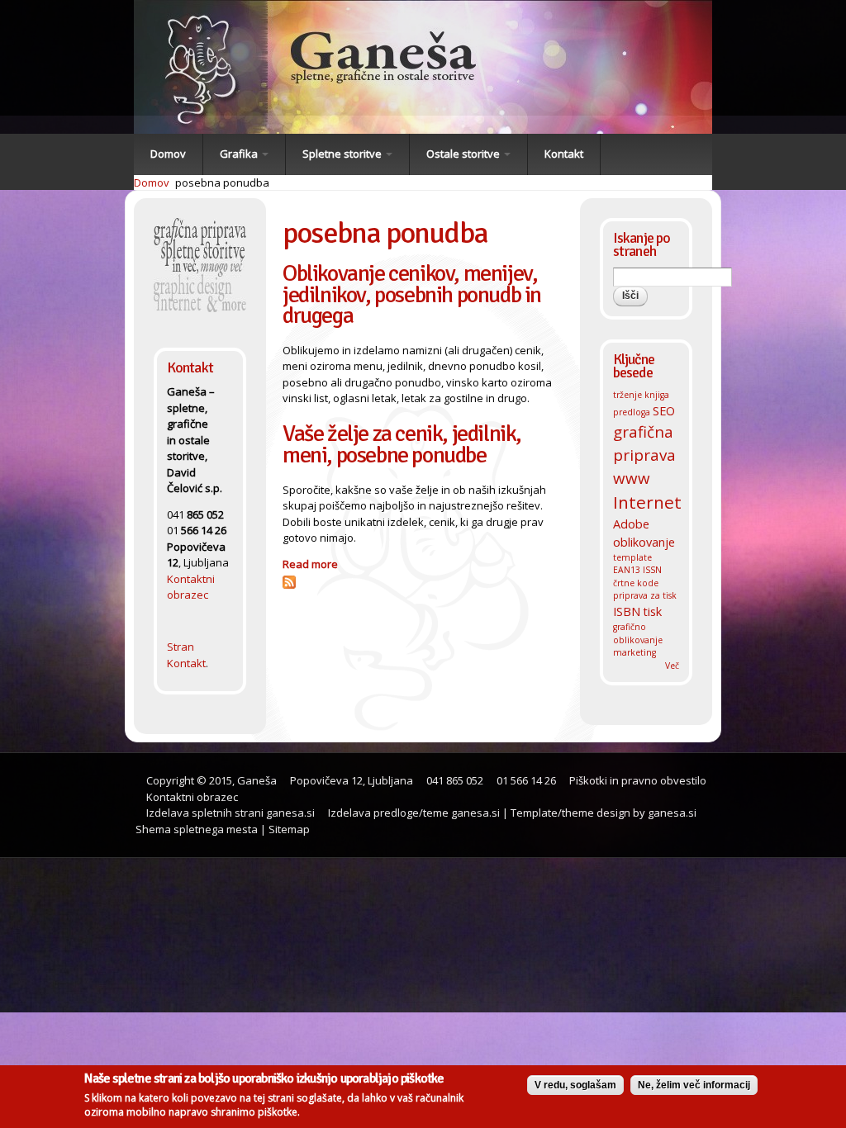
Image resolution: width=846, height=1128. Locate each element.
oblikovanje (644, 541)
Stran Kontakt (186, 655)
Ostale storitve (464, 153)
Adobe (631, 523)
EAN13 (626, 570)
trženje (627, 394)
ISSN (652, 570)
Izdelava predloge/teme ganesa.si (413, 812)
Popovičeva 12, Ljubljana (351, 780)
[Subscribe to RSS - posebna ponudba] (289, 579)
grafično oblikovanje (638, 633)
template (632, 557)
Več (672, 665)
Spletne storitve (343, 153)
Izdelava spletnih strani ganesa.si (229, 812)
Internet (647, 502)
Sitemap (289, 829)
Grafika (240, 153)
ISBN (626, 611)
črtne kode (635, 583)
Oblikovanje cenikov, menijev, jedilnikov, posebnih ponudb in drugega (412, 294)
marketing (634, 652)
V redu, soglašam (575, 1085)
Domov (168, 153)
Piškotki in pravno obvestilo (636, 780)
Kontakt (563, 153)
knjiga (656, 394)
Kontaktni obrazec (191, 587)
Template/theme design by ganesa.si (603, 812)
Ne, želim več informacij (694, 1085)
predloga (631, 412)
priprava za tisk (645, 595)
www (631, 477)
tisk (652, 611)
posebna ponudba (222, 182)
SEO (664, 410)
